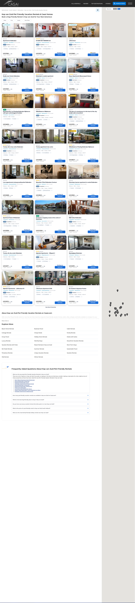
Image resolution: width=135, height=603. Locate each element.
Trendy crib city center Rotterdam (12, 253)
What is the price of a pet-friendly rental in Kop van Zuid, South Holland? (31, 408)
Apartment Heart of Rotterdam (11, 217)
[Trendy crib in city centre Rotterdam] (17, 136)
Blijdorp (10, 77)
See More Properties (50, 307)
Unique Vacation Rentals (41, 353)
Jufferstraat (72, 40)
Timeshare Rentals (7, 353)
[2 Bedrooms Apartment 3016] (50, 278)
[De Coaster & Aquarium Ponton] (83, 278)
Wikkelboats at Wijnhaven (43, 111)
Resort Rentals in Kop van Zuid (43, 345)
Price (12, 20)
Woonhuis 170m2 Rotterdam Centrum (46, 182)
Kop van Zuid (11, 114)
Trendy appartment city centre (44, 147)
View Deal (27, 54)
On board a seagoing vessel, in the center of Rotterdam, (48, 218)
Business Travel (38, 328)
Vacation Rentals (71, 353)
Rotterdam (6, 42)
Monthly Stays (38, 341)
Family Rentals (71, 332)
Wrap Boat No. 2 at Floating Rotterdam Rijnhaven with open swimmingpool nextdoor (16, 112)
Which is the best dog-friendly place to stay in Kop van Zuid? (28, 399)
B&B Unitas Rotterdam (75, 217)
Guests (18, 20)
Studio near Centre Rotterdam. (11, 76)
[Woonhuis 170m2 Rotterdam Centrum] (50, 172)
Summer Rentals (39, 349)
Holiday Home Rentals (40, 337)
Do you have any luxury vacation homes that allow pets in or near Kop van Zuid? (33, 404)
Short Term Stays (72, 345)
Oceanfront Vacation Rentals (75, 341)
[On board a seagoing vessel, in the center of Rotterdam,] (50, 207)
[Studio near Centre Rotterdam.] (17, 66)
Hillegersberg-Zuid (45, 255)
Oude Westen (11, 42)
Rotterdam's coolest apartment (44, 76)
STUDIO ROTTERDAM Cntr (43, 40)
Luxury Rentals (6, 341)
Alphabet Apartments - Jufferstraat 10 (13, 288)
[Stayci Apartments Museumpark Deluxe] (83, 66)
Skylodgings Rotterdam (75, 253)
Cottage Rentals (6, 332)
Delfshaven (44, 184)
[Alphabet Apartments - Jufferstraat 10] (17, 278)
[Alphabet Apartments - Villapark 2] (50, 243)
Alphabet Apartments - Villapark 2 (45, 253)
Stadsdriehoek (77, 42)
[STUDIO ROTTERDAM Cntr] (50, 30)
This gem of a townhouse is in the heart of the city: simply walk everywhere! (83, 112)
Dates (5, 20)
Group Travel (5, 337)
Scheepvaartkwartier (45, 42)
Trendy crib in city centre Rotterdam (13, 147)
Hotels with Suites (72, 337)
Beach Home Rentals (8, 328)
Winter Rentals (38, 357)
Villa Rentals (5, 357)
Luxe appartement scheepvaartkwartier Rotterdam (17, 182)
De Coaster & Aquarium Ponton (77, 288)
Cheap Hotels (38, 332)
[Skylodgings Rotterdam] (83, 243)
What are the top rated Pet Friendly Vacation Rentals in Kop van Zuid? (31, 374)
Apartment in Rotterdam (9, 40)
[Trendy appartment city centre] (50, 136)
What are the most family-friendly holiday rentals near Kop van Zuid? (31, 412)
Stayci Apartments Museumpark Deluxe (80, 76)
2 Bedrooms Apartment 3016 (44, 288)
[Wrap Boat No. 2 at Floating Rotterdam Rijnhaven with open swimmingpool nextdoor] (17, 101)
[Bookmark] (32, 25)
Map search (109, 8)
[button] (125, 315)
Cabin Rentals (71, 328)
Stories (108, 3)
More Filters (27, 20)
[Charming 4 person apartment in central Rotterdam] (83, 172)
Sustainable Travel (72, 349)
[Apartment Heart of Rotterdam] (17, 207)
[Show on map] (29, 25)
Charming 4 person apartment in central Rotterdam (83, 182)
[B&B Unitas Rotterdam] (83, 207)
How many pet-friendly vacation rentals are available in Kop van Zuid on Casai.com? (34, 395)
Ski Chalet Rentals (7, 349)
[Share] (98, 10)
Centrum (43, 77)
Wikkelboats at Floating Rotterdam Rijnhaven (81, 147)
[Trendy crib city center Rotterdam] (17, 243)
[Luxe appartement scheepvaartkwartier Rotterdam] (17, 172)
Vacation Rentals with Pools (10, 345)
